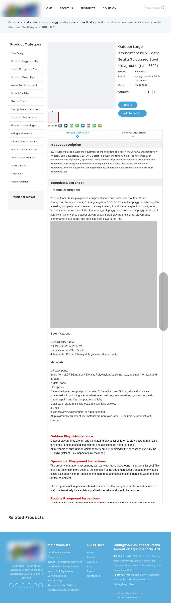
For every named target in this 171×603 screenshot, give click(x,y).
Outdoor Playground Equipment (27, 61)
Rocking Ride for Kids (23, 157)
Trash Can (17, 173)
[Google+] (17, 585)
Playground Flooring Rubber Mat (27, 125)
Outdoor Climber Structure (26, 117)
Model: (122, 71)
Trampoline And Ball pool (25, 109)
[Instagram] (40, 585)
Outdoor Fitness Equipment (27, 77)
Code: (121, 85)
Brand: (121, 76)
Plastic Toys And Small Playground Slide (27, 149)
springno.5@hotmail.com (130, 593)
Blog (89, 566)
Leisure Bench (19, 165)
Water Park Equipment (24, 85)
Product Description (77, 132)
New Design (17, 53)
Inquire (127, 105)
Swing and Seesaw (21, 133)
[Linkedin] (23, 585)
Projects (92, 571)
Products (92, 557)
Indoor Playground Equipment (27, 69)
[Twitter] (29, 585)
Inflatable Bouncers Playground (27, 141)
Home (90, 552)
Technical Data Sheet (133, 132)
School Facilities (20, 93)
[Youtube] (35, 585)
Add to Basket (132, 113)
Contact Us (93, 576)
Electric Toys (18, 101)
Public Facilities (19, 181)
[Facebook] (11, 585)
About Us (92, 562)
